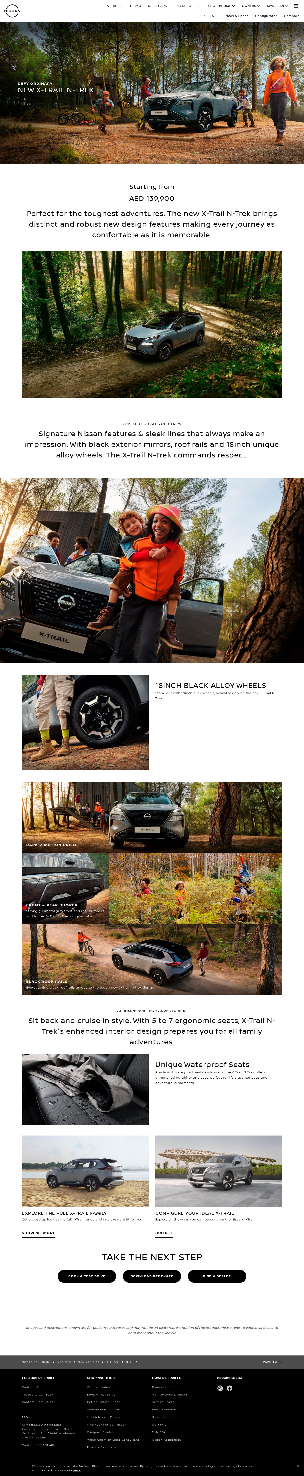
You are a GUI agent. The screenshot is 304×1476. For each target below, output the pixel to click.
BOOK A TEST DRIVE (86, 1276)
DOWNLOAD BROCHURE (152, 1276)
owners (249, 6)
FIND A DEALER (217, 1276)
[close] (298, 1466)
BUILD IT (164, 1233)
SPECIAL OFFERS (188, 6)
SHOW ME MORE (38, 1233)
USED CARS (157, 6)
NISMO (135, 6)
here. (77, 1470)
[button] (296, 6)
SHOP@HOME (219, 6)
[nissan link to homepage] (12, 11)
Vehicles (115, 6)
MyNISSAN (275, 6)
